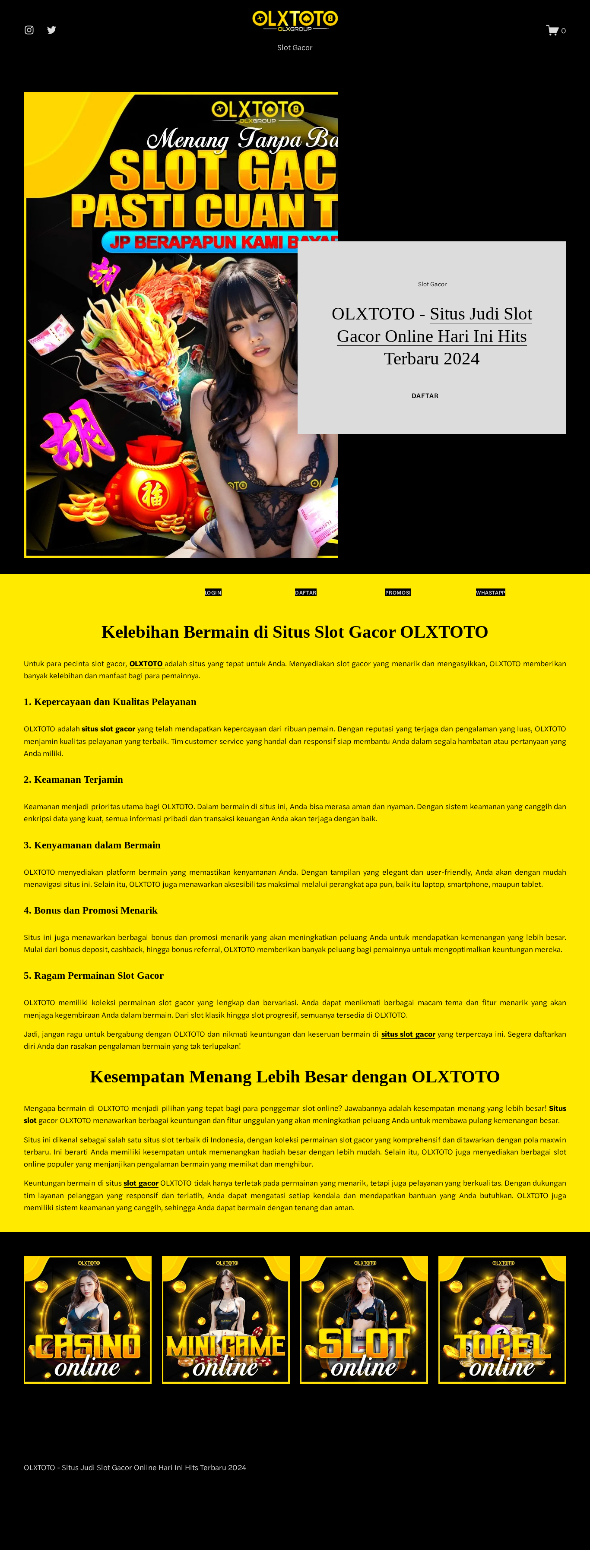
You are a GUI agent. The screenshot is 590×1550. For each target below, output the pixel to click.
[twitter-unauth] (51, 30)
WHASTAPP (490, 592)
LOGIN (213, 592)
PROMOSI (398, 592)
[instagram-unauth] (29, 30)
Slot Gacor (295, 46)
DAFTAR (425, 395)
